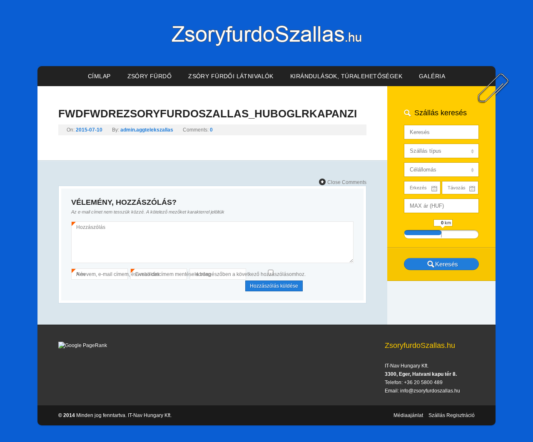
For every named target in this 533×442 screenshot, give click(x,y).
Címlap (99, 76)
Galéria (432, 76)
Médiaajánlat (408, 415)
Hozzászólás (90, 227)
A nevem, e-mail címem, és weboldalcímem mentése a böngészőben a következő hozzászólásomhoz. (191, 274)
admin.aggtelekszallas (146, 130)
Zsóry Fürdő (149, 76)
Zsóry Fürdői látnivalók (231, 76)
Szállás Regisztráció (451, 415)
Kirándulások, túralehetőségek (346, 76)
